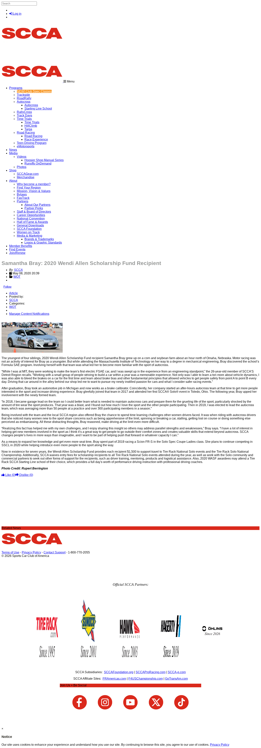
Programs (15, 88)
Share (11, 320)
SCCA (18, 269)
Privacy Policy (31, 552)
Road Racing (26, 132)
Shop (12, 170)
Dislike (26, 475)
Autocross (23, 101)
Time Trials (24, 118)
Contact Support (55, 552)
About (13, 180)
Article (13, 293)
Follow (7, 286)
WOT (16, 276)
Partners (22, 201)
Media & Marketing (29, 235)
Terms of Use (10, 552)
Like (10, 475)
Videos (21, 156)
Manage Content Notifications (29, 313)
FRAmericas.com (114, 678)
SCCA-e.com (177, 672)
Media (13, 153)
